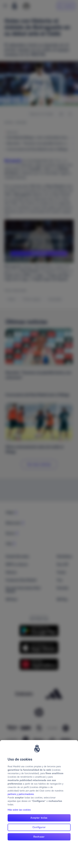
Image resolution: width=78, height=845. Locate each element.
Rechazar (39, 836)
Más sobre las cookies (19, 809)
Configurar (39, 827)
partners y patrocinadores (21, 794)
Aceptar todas (39, 817)
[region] (39, 792)
